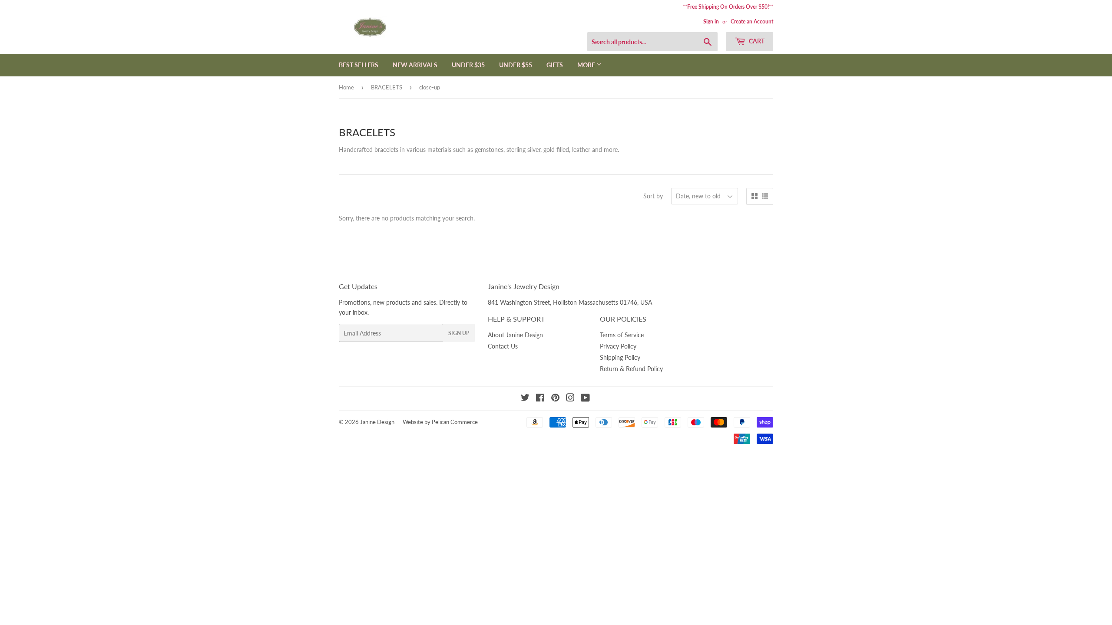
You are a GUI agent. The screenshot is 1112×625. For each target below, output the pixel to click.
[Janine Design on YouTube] (585, 398)
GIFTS (554, 65)
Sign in (711, 21)
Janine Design (377, 421)
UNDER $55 (515, 65)
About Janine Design (515, 335)
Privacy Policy (618, 346)
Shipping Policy (620, 357)
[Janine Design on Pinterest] (555, 398)
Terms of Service (622, 335)
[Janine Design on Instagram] (570, 398)
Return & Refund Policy (631, 368)
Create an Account (752, 21)
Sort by (653, 196)
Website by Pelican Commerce (440, 421)
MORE (586, 65)
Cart (756, 41)
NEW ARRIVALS (415, 65)
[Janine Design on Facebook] (540, 398)
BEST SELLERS (358, 65)
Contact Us (503, 346)
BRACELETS (386, 87)
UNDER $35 (468, 65)
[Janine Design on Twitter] (525, 398)
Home (346, 87)
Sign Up (458, 333)
